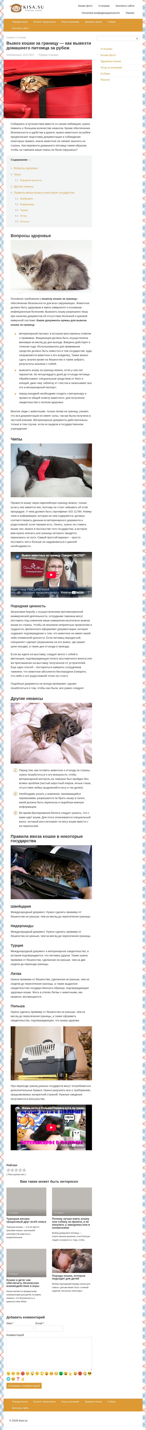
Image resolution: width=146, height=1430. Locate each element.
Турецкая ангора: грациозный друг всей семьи (26, 1220)
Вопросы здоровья (26, 168)
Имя (9, 1323)
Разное (130, 13)
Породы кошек (20, 22)
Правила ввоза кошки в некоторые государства (44, 192)
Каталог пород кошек (44, 22)
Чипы (17, 174)
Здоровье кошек (93, 22)
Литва (23, 215)
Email (40, 1323)
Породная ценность (31, 180)
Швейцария (26, 198)
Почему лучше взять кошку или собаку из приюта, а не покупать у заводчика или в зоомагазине (71, 1223)
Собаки (111, 22)
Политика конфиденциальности (101, 13)
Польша (24, 221)
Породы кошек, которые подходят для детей (68, 1277)
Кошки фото (85, 5)
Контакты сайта (125, 5)
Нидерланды (27, 204)
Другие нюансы (24, 186)
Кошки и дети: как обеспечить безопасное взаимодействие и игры (22, 1282)
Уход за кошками (70, 22)
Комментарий (15, 1334)
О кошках (104, 5)
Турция (24, 210)
